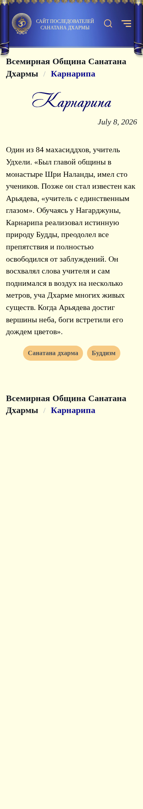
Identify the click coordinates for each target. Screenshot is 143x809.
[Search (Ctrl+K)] (108, 24)
